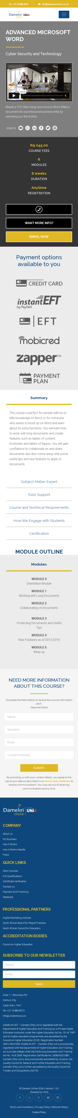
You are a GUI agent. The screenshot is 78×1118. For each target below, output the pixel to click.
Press (6, 854)
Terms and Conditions (21, 1107)
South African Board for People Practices (24, 922)
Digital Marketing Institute (17, 917)
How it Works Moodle (14, 849)
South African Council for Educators (22, 928)
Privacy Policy (42, 1107)
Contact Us (9, 886)
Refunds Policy (59, 1107)
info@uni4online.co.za (14, 1015)
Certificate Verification (14, 881)
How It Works (10, 844)
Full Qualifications (12, 876)
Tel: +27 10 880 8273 (13, 1010)
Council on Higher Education (18, 944)
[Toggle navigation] (64, 14)
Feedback (8, 897)
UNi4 (45, 1092)
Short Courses (10, 870)
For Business (10, 839)
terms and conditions (57, 781)
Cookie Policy (39, 1112)
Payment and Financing (15, 891)
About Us (8, 833)
